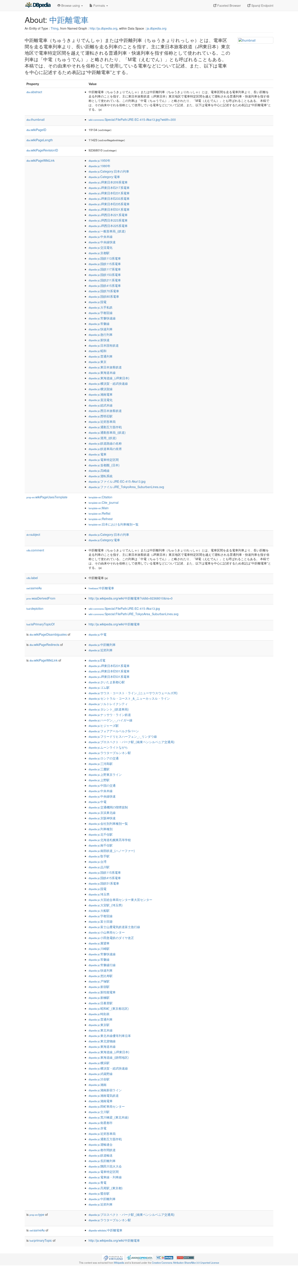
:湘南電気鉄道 (104, 1095)
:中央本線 (101, 236)
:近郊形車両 (102, 421)
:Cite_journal (103, 502)
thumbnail (35, 119)
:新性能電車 (102, 992)
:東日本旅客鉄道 (105, 367)
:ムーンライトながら (108, 747)
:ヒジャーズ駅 (104, 725)
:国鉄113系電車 (105, 258)
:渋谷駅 (99, 1079)
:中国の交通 (102, 785)
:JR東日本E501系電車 (109, 671)
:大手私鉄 (101, 307)
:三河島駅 (101, 763)
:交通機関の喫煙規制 (108, 807)
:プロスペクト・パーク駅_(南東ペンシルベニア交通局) (132, 742)
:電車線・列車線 (105, 1177)
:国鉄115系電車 (105, 264)
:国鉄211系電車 (105, 280)
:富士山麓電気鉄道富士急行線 (114, 927)
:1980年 (99, 166)
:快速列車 (101, 329)
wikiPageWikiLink (40, 160)
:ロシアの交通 (104, 758)
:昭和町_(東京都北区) (109, 1008)
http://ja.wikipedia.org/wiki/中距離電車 (114, 624)
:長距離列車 (102, 1161)
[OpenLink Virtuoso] (113, 1257)
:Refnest (101, 519)
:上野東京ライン (105, 774)
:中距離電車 (101, 588)
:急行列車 (101, 334)
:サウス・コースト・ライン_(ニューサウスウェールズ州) (133, 693)
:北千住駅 (101, 834)
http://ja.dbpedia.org (103, 28)
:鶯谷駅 (99, 1193)
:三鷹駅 (99, 769)
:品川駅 (99, 867)
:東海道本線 (102, 372)
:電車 (97, 454)
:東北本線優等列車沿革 (110, 1035)
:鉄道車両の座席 (105, 449)
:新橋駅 (99, 997)
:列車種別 (101, 829)
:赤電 (97, 1128)
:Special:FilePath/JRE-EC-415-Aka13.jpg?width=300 (132, 119)
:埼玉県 (99, 894)
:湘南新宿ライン (105, 1090)
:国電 (97, 302)
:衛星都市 (101, 1122)
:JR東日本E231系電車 (109, 193)
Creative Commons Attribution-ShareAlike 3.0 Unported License (185, 1262)
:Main (99, 508)
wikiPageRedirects (44, 644)
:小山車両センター (107, 932)
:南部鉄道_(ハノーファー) (112, 850)
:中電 (97, 634)
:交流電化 (101, 247)
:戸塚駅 (99, 981)
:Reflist (99, 513)
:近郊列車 (101, 650)
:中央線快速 (102, 242)
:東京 (97, 361)
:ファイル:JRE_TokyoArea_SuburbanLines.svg (126, 487)
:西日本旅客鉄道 (105, 410)
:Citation (100, 497)
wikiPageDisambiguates (48, 634)
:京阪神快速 (102, 818)
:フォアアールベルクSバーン (114, 731)
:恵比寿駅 (101, 976)
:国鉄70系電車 (104, 291)
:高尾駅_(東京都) (106, 1188)
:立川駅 (99, 1112)
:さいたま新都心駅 (107, 682)
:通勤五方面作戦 (105, 427)
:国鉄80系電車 (104, 296)
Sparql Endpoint (261, 5)
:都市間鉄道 (102, 1150)
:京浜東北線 (102, 812)
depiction (34, 608)
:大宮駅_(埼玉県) (106, 905)
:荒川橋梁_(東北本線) (109, 1117)
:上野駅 (99, 780)
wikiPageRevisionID (42, 150)
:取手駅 (99, 856)
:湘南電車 (101, 394)
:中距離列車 (102, 644)
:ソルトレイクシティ (108, 704)
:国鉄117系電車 (105, 269)
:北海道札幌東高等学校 (110, 840)
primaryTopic (40, 1240)
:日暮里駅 (101, 1003)
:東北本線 (101, 1030)
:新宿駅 (99, 986)
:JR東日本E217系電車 (109, 187)
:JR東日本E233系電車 (109, 198)
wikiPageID (36, 130)
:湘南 (97, 1084)
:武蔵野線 (101, 1074)
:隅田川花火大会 (105, 1166)
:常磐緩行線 (102, 965)
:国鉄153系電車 (105, 274)
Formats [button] (99, 5)
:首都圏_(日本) (104, 465)
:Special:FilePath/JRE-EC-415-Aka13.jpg (124, 608)
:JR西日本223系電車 (108, 220)
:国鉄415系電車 (105, 285)
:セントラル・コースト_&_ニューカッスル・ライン (129, 698)
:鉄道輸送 (101, 1155)
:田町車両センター (107, 1106)
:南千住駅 (101, 845)
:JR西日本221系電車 (108, 215)
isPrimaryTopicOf (40, 624)
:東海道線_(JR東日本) (109, 378)
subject (33, 534)
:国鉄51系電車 (104, 883)
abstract (34, 92)
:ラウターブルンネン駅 (110, 753)
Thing (54, 28)
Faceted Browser (228, 5)
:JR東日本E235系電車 (109, 204)
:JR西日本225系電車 (108, 225)
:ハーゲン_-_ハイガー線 (110, 720)
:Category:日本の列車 (109, 171)
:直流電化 (101, 400)
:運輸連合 (101, 1144)
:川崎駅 (99, 948)
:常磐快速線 (102, 318)
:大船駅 (99, 910)
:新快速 (99, 340)
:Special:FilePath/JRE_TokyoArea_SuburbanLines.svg (133, 614)
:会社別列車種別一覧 (108, 823)
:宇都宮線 (101, 313)
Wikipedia (119, 1262)
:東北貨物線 (102, 1041)
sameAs (34, 588)
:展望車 (99, 943)
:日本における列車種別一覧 (114, 524)
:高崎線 (99, 470)
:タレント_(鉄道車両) (109, 709)
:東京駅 (99, 1025)
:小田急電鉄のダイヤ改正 (111, 937)
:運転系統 (101, 476)
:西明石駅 (101, 416)
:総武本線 (101, 405)
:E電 (97, 660)
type (36, 1214)
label (32, 578)
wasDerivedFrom (40, 598)
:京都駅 (99, 253)
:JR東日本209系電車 (108, 182)
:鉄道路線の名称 (105, 443)
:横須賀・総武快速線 (108, 383)
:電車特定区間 (104, 459)
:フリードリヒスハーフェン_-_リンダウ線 (123, 736)
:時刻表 (99, 1014)
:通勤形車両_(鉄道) (107, 432)
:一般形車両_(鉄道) (107, 231)
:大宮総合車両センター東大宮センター (120, 899)
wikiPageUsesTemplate (46, 497)
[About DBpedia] (37, 5)
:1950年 (99, 160)
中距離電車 (69, 19)
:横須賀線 (101, 389)
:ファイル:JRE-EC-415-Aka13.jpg (117, 481)
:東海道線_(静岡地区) (109, 1057)
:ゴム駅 (99, 687)
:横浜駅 (99, 1063)
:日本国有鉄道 (104, 345)
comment (35, 550)
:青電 (97, 1182)
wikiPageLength (39, 140)
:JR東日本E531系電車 (109, 209)
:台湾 (97, 861)
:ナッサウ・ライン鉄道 (110, 714)
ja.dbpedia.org (156, 28)
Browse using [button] (70, 5)
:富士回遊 (101, 921)
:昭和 (97, 351)
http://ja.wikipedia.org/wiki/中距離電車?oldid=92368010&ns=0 (131, 598)
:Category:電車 (104, 177)
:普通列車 (101, 356)
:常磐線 (99, 323)
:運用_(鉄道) (102, 438)
